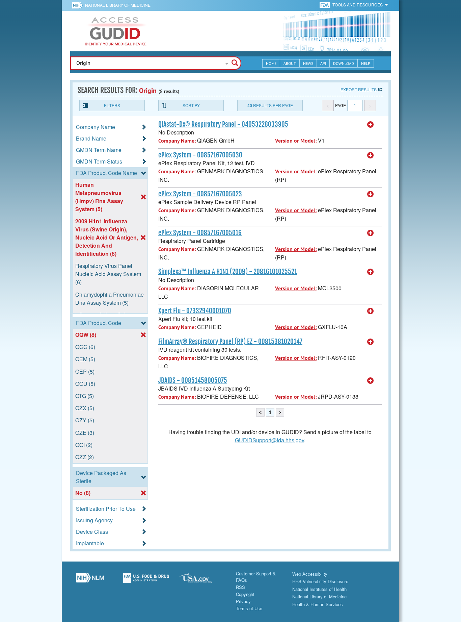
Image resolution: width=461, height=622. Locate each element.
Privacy (243, 601)
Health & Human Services (317, 604)
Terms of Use (249, 608)
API (323, 63)
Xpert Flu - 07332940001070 (194, 311)
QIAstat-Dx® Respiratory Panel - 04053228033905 (223, 124)
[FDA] (325, 4)
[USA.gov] (202, 580)
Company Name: (177, 140)
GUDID (116, 31)
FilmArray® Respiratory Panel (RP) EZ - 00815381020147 (230, 342)
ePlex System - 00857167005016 (200, 233)
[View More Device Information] (370, 124)
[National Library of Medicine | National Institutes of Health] (90, 580)
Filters (112, 105)
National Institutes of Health (319, 589)
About (289, 63)
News (308, 63)
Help (365, 63)
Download (343, 63)
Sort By (191, 105)
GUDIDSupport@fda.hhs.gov (269, 440)
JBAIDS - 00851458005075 (192, 380)
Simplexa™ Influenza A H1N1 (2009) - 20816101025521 (227, 272)
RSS (240, 587)
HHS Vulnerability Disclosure (320, 581)
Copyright (245, 594)
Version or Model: (296, 140)
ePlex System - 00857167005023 (200, 194)
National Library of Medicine (118, 5)
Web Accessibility (309, 574)
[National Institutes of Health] (78, 5)
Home (271, 63)
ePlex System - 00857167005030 (200, 155)
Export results (359, 89)
